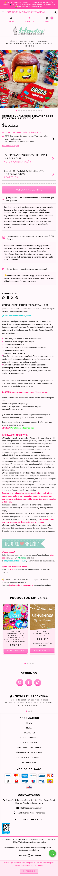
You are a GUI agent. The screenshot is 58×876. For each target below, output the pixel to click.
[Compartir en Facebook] (8, 297)
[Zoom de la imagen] (55, 52)
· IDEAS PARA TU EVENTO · (29, 757)
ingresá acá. (46, 848)
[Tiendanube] (29, 856)
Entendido (29, 871)
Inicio (12, 41)
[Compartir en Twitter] (12, 297)
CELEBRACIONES (22, 41)
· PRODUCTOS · (29, 732)
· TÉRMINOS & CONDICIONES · (29, 752)
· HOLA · (29, 728)
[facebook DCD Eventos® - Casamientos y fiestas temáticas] (28, 682)
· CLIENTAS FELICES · (29, 737)
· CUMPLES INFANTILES (39, 41)
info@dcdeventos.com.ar (31, 808)
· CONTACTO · (29, 762)
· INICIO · (29, 723)
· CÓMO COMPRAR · (29, 742)
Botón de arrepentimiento (29, 850)
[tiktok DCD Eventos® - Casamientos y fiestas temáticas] (37, 682)
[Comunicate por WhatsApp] (52, 853)
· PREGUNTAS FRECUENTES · (29, 747)
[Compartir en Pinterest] (16, 297)
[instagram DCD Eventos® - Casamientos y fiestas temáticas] (19, 682)
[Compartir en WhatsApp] (3, 297)
